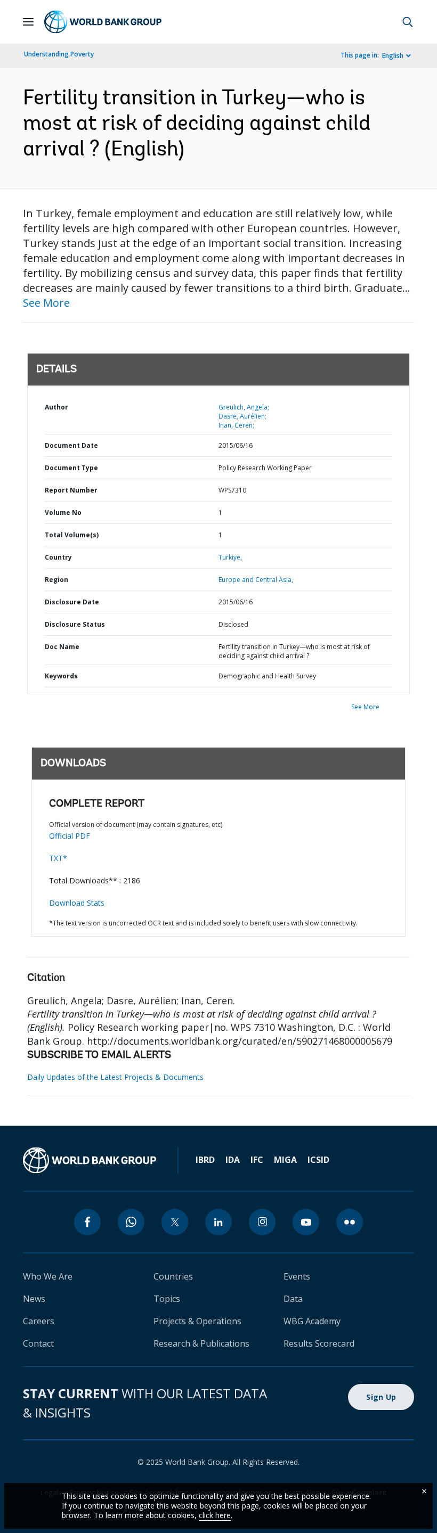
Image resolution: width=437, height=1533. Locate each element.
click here (215, 1515)
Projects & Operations (197, 1321)
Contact (38, 1343)
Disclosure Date (72, 601)
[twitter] (174, 1222)
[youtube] (306, 1222)
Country (58, 557)
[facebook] (87, 1222)
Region (56, 579)
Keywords (61, 676)
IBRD (205, 1160)
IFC (256, 1160)
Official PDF (69, 836)
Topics (166, 1299)
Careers (38, 1321)
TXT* (58, 858)
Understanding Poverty (59, 54)
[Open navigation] (28, 22)
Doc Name (62, 646)
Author (56, 407)
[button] (407, 21)
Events (297, 1276)
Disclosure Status (75, 624)
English (392, 55)
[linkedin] (218, 1222)
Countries (173, 1276)
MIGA (285, 1160)
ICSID (318, 1160)
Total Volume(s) (72, 534)
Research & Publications (201, 1343)
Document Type (71, 467)
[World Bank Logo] (102, 22)
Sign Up (381, 1397)
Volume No (63, 512)
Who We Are (47, 1276)
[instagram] (262, 1222)
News (34, 1299)
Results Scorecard (319, 1343)
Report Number (71, 490)
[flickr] (349, 1222)
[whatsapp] (131, 1222)
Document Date (71, 445)
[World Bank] (89, 1160)
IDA (232, 1160)
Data (293, 1299)
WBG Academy (312, 1321)
